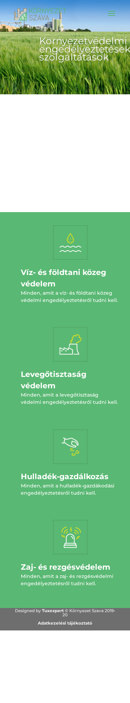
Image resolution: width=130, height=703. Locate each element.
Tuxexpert (53, 610)
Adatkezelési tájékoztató (65, 623)
